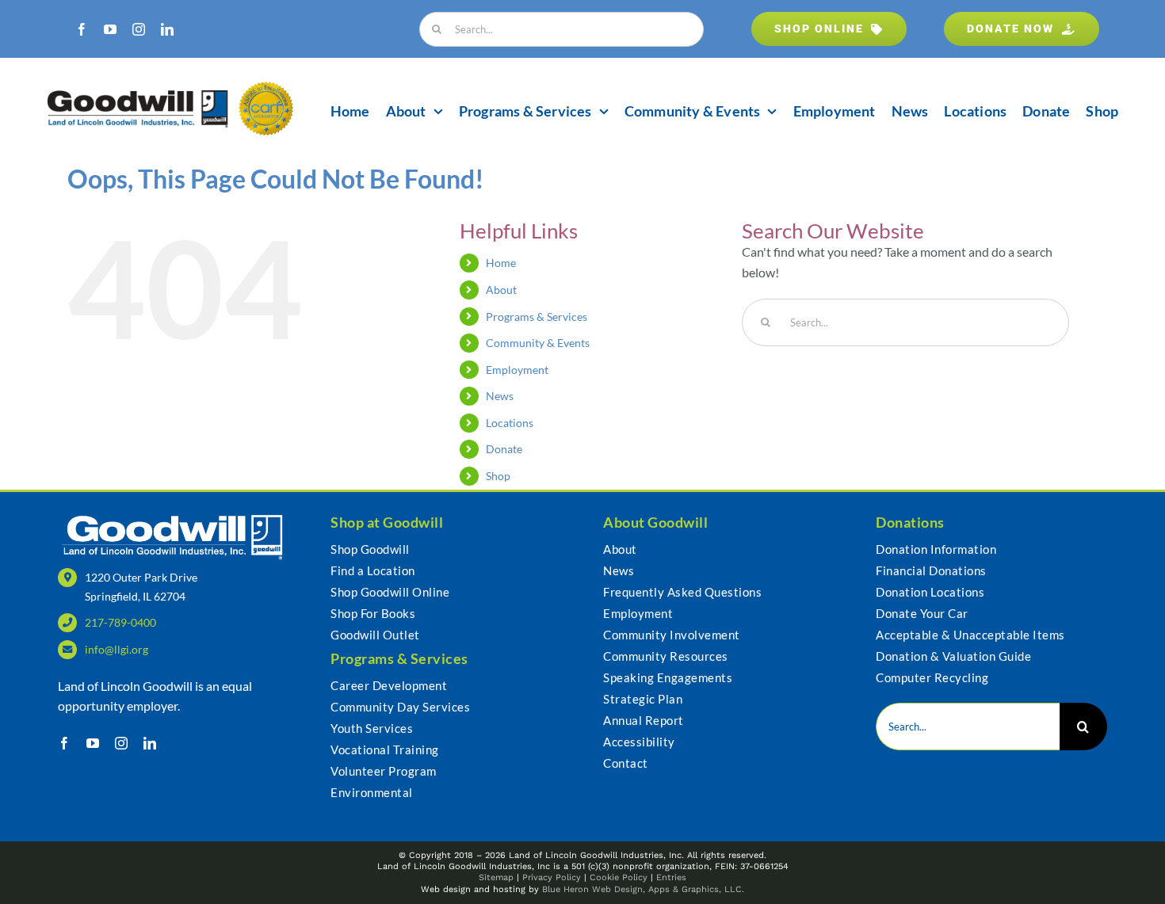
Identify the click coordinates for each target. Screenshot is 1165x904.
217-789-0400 (120, 622)
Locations (509, 422)
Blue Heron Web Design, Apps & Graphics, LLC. (643, 889)
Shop (498, 476)
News (500, 395)
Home (501, 262)
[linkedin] (167, 29)
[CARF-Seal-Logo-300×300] (265, 87)
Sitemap (496, 877)
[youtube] (110, 29)
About (501, 289)
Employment (517, 369)
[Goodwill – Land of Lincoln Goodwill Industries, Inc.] (138, 96)
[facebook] (81, 29)
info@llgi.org (116, 649)
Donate (504, 449)
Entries (671, 877)
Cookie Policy (618, 877)
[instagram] (138, 29)
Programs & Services (536, 316)
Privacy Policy (551, 877)
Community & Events (538, 342)
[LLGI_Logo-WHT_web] (173, 517)
